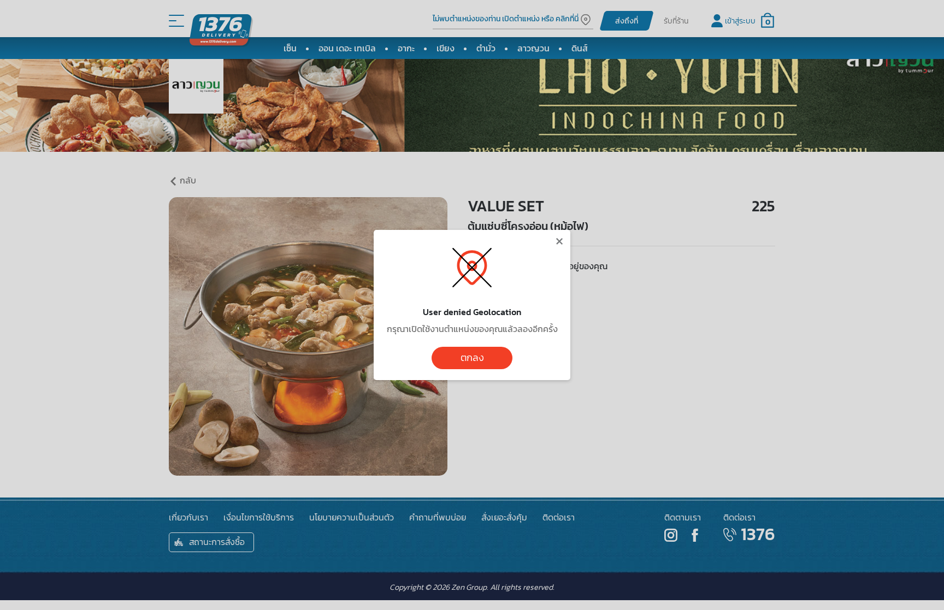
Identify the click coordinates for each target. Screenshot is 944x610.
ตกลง (472, 358)
